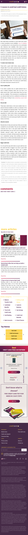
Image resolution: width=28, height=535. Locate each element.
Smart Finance (20, 320)
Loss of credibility (22, 43)
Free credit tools (21, 431)
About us (20, 440)
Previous (5, 334)
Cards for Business (18, 306)
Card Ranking (8, 315)
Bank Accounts (8, 320)
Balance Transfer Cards (8, 301)
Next (23, 334)
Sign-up (24, 450)
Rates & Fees (14, 368)
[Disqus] (14, 210)
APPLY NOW (14, 372)
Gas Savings (19, 310)
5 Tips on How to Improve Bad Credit (10, 280)
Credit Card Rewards (19, 316)
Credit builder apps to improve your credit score (13, 248)
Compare (12, 379)
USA (4, 458)
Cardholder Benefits (7, 306)
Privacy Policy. (13, 455)
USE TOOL (14, 401)
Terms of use (4, 443)
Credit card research (5, 434)
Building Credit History (20, 301)
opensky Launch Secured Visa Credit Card (14, 355)
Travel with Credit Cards (8, 311)
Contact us (20, 443)
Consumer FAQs (5, 436)
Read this (3, 259)
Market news (4, 431)
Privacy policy (4, 440)
